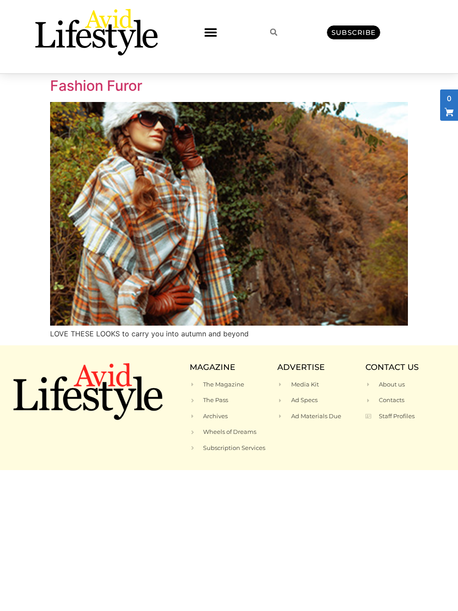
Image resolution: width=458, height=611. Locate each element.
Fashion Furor (96, 85)
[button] (210, 32)
